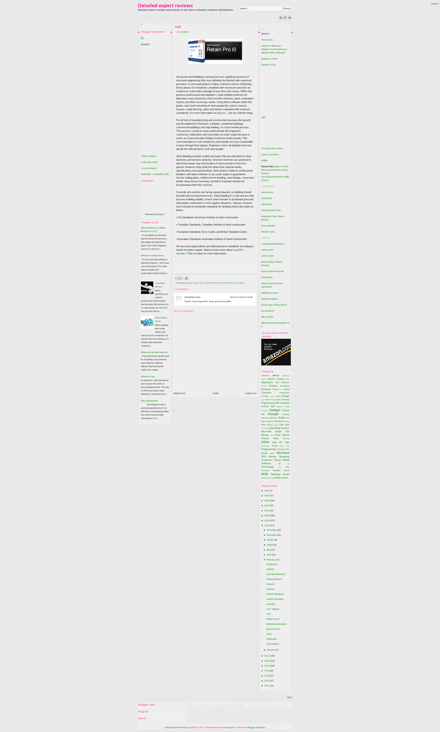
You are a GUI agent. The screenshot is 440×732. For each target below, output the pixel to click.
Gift (262, 414)
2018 (267, 525)
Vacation (277, 470)
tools (279, 467)
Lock (263, 428)
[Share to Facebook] (186, 278)
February (271, 560)
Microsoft (214, 283)
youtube (284, 478)
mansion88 (266, 198)
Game (286, 410)
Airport (263, 379)
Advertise (265, 376)
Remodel (281, 449)
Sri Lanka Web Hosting (272, 148)
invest (286, 421)
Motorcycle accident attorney (154, 352)
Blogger (160, 214)
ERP (277, 403)
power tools (284, 446)
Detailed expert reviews (165, 6)
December (272, 530)
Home (215, 394)
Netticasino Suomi (269, 293)
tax (288, 464)
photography (265, 446)
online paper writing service (274, 305)
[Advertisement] (201, 23)
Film (273, 406)
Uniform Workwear (275, 594)
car (281, 389)
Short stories (267, 40)
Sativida (270, 569)
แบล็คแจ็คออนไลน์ (149, 162)
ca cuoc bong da (148, 168)
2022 (267, 505)
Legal (276, 425)
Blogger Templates (257, 727)
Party (274, 442)
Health (281, 417)
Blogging (182, 283)
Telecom (270, 584)
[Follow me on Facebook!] (285, 19)
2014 (267, 671)
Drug (273, 400)
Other (265, 442)
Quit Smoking (272, 644)
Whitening (269, 478)
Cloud (286, 389)
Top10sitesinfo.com (277, 177)
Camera (275, 389)
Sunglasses (271, 564)
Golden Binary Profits (271, 210)
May (269, 550)
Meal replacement (149, 401)
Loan (287, 424)
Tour (287, 467)
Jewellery (270, 604)
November (272, 535)
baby (277, 382)
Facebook (284, 403)
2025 (267, 490)
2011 (267, 686)
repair (272, 453)
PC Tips (284, 442)
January (271, 650)
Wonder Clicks (268, 232)
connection (284, 393)
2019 (267, 520)
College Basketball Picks (272, 244)
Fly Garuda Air (267, 311)
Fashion (265, 406)
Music (277, 435)
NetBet (264, 160)
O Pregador (229, 727)
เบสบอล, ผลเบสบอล (270, 154)
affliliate (275, 375)
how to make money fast (272, 271)
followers (280, 407)
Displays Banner (274, 579)
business (266, 389)
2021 (267, 510)
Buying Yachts (273, 629)
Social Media (282, 460)
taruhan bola (267, 192)
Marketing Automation (276, 624)
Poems (275, 446)
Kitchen (270, 425)
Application (267, 382)
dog (262, 400)
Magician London (269, 59)
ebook (278, 400)
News (276, 438)
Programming (224, 283)
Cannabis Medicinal (275, 574)
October (271, 540)
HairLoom (273, 418)
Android (280, 379)
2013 (267, 676)
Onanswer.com (278, 170)
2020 (267, 515)
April (269, 555)
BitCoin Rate (267, 317)
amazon (271, 379)
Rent (287, 449)
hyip (263, 421)
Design (189, 283)
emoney (285, 399)
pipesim (221, 113)
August (270, 545)
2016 (267, 661)
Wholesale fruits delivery (152, 255)
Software (241, 283)
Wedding (275, 474)
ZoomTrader (267, 277)
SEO (263, 456)
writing (277, 478)
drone (267, 400)
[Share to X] (183, 278)
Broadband (284, 386)
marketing (274, 428)
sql (279, 464)
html (287, 418)
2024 (267, 495)
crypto (272, 396)
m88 (263, 117)
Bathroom (285, 382)
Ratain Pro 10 (272, 619)
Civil (268, 614)
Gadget (274, 410)
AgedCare (285, 376)
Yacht (269, 634)
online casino (267, 250)
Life (281, 424)
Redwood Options (269, 299)
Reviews (233, 283)
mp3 (271, 435)
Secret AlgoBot (268, 226)
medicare (285, 428)
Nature (285, 434)
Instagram (269, 421)
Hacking (264, 418)
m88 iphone (266, 204)
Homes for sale (148, 376)
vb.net (286, 470)
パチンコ (265, 238)
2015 (267, 666)
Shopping (284, 456)
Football (264, 410)
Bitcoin (263, 386)
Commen (266, 392)
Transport (265, 470)
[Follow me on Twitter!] (289, 19)
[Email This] (177, 278)
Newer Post (180, 394)
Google (207, 283)
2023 (267, 500)
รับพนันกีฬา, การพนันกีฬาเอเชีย (155, 174)
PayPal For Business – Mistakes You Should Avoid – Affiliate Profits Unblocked (274, 49)
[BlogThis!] (180, 278)
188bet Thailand (148, 156)
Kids (263, 424)
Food (287, 406)
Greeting (285, 414)
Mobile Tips (282, 431)
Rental (264, 453)
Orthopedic (271, 639)
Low (267, 428)
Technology (267, 466)
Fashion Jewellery (274, 599)
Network (265, 438)
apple (287, 379)
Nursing (286, 438)
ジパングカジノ (268, 186)
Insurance (279, 421)
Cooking (264, 396)
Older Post (251, 394)
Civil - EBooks (272, 609)
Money (265, 434)
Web (264, 474)
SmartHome (266, 460)
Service (273, 456)
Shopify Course (268, 65)
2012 (267, 681)
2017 (267, 656)
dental (278, 396)
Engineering (198, 283)
